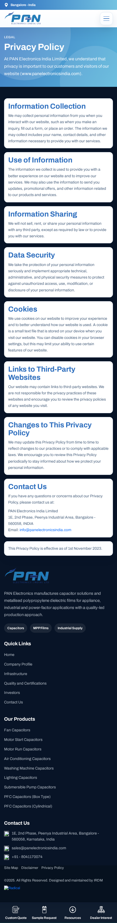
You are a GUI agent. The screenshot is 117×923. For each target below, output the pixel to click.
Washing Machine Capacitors (29, 768)
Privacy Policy (52, 868)
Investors (12, 693)
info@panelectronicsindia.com (45, 530)
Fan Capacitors (17, 730)
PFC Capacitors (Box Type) (27, 797)
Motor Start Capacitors (23, 740)
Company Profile (18, 664)
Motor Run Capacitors (22, 749)
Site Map (11, 868)
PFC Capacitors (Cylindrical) (28, 806)
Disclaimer (29, 868)
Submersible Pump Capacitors (30, 787)
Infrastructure (15, 674)
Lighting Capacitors (20, 778)
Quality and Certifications (25, 683)
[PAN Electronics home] (23, 18)
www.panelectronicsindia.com (51, 73)
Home (9, 655)
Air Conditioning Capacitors (27, 759)
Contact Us (13, 702)
